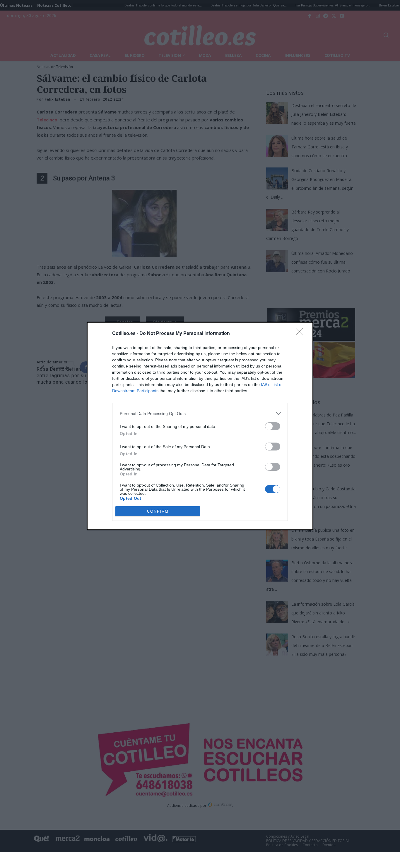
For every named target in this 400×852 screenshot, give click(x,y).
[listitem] (200, 413)
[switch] (272, 426)
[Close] (301, 333)
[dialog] (200, 426)
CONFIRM (158, 511)
